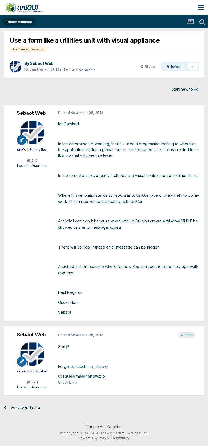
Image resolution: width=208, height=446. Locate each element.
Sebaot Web (42, 63)
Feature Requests (80, 69)
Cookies (114, 426)
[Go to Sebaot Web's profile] (15, 66)
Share (149, 66)
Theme (93, 426)
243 (34, 160)
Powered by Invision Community (104, 438)
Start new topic (184, 89)
